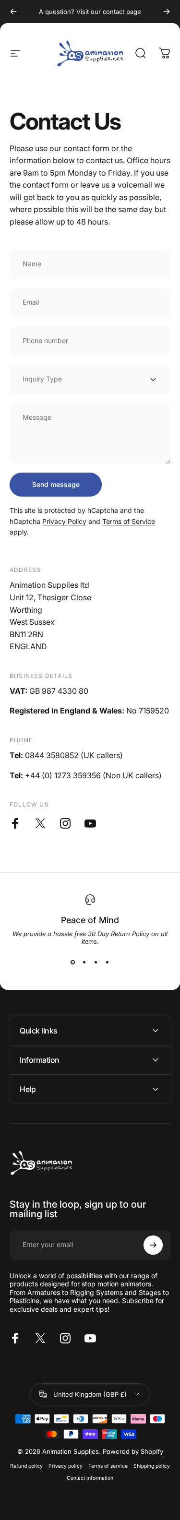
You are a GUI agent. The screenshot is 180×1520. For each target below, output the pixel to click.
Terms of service (108, 1466)
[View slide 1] (73, 962)
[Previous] (13, 11)
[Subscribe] (153, 1245)
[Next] (166, 11)
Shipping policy (151, 1466)
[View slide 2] (84, 962)
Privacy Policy (64, 521)
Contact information (90, 1478)
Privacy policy (65, 1466)
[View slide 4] (107, 962)
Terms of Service (128, 521)
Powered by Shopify (133, 1451)
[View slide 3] (96, 962)
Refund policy (26, 1466)
